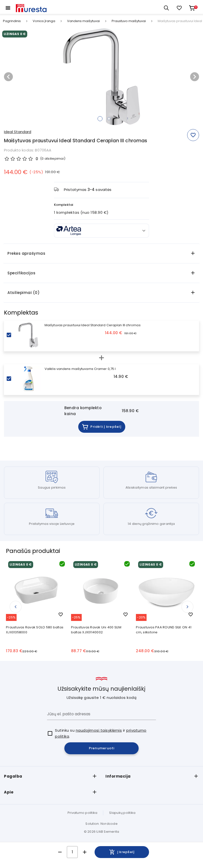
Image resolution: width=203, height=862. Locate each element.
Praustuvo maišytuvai (129, 21)
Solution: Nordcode (101, 823)
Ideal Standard (17, 131)
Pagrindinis (12, 21)
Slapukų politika (122, 812)
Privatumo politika (83, 812)
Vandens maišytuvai (83, 21)
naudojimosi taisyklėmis (99, 730)
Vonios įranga (44, 21)
